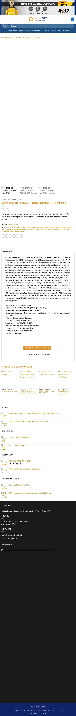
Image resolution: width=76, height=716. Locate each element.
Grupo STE (46, 511)
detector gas (67, 227)
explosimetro (15, 229)
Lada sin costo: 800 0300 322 (11, 535)
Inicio (3, 199)
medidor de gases (34, 229)
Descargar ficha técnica (37, 348)
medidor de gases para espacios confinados (52, 229)
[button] (2, 19)
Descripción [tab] (7, 251)
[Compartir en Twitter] (10, 236)
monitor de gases (19, 231)
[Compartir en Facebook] (7, 236)
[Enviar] (71, 26)
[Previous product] (7, 209)
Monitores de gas (15, 199)
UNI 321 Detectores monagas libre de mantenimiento (64, 393)
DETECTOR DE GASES (15, 227)
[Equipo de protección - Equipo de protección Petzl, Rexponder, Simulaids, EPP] (38, 19)
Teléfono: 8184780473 (9, 539)
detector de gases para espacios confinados (35, 227)
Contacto (59, 710)
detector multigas (6, 229)
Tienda (15, 710)
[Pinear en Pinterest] (17, 236)
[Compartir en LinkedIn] (21, 236)
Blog (21, 710)
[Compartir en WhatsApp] (3, 236)
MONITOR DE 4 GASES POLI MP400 (46, 392)
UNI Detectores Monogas (9, 391)
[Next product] (3, 209)
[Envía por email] (14, 236)
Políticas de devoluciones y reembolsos (39, 710)
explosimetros (24, 229)
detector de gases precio (56, 227)
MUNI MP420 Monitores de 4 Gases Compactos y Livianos (28, 393)
